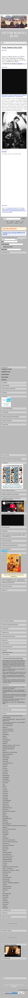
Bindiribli (4, 750)
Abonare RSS (13, 228)
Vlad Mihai (5, 906)
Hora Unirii (20, 209)
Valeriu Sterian (6, 897)
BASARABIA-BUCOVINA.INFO (9, 747)
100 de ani (22, 208)
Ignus (4, 784)
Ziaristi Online (19, 658)
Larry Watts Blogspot (7, 800)
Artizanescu (5, 738)
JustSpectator (5, 798)
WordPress (14, 986)
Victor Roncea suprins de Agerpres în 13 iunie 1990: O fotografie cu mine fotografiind (14, 687)
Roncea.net (5, 863)
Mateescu (5, 813)
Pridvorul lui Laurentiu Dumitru (9, 839)
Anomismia (5, 732)
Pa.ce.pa (4, 836)
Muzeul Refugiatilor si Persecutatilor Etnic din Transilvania (14, 825)
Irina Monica (5, 793)
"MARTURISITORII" (6, 717)
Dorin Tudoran (5, 770)
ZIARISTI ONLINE (5, 374)
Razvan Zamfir (6, 848)
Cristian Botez (5, 761)
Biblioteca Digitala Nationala (8, 748)
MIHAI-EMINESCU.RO (7, 818)
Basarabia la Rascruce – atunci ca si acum (11, 745)
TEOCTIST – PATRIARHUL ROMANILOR (11, 882)
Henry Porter (5, 782)
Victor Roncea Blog (14, 34)
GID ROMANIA (6, 779)
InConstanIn (5, 789)
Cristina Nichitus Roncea (8, 763)
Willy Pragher (5, 907)
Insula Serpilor (6, 791)
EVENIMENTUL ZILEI (5, 371)
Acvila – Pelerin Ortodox (7, 725)
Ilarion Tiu (5, 786)
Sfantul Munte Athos (7, 872)
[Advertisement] (14, 7)
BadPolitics (5, 743)
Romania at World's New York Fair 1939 (16, 210)
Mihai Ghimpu (5, 816)
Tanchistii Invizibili (6, 881)
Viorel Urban (5, 900)
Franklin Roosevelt (14, 209)
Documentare (9, 208)
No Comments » (20, 63)
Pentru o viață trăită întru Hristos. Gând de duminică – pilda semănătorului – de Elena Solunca (14, 673)
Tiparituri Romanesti (7, 888)
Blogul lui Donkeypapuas (8, 754)
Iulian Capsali (5, 795)
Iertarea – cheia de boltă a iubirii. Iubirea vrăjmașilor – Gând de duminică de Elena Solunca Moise (13, 676)
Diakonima (5, 766)
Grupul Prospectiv (6, 781)
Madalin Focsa (6, 804)
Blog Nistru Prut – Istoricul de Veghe (10, 752)
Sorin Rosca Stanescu (7, 877)
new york (7, 210)
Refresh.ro (5, 850)
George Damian (6, 777)
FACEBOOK (4, 379)
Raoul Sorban (5, 847)
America (3, 209)
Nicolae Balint (5, 831)
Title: (2, 241)
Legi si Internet (6, 802)
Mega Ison (5, 814)
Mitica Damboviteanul (7, 823)
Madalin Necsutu (6, 806)
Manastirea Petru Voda (7, 807)
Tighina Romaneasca (7, 886)
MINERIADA (5, 820)
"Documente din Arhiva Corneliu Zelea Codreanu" (13, 715)
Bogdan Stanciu (6, 755)
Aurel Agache (5, 741)
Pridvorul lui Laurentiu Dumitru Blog (10, 841)
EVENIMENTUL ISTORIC (6, 369)
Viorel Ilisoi (5, 898)
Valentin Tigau (5, 895)
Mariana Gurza (6, 809)
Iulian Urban (5, 797)
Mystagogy (5, 827)
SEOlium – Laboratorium (8, 868)
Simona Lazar (5, 873)
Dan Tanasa (5, 764)
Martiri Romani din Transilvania (9, 811)
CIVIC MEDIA (5, 759)
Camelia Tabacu (6, 757)
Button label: (4, 249)
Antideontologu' (6, 734)
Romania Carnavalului (7, 857)
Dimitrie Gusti (8, 209)
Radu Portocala (6, 843)
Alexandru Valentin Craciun (8, 730)
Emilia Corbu (5, 773)
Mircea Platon (5, 822)
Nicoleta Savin (6, 832)
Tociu (4, 891)
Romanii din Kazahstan (7, 861)
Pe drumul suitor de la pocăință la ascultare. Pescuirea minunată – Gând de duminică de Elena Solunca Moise (14, 680)
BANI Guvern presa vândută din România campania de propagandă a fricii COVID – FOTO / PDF (14, 699)
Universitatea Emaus (7, 893)
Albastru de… (5, 727)
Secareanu (5, 865)
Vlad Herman (5, 904)
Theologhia (5, 884)
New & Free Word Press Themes (9, 829)
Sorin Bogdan (5, 875)
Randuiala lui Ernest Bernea (8, 845)
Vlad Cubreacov (6, 902)
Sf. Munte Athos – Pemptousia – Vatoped (11, 870)
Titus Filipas (5, 890)
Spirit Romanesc (6, 879)
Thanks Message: (5, 244)
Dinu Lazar (5, 768)
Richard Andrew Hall (7, 854)
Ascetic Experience (6, 739)
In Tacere (4, 788)
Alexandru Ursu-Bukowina (8, 729)
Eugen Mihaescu (6, 775)
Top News (15, 208)
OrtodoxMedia (5, 834)
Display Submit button (8, 246)
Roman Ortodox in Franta (8, 856)
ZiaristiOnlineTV (19, 96)
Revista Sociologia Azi (7, 852)
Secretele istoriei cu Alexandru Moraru (10, 866)
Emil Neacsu (5, 772)
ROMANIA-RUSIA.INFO (7, 859)
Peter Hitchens (6, 838)
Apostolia (4, 736)
